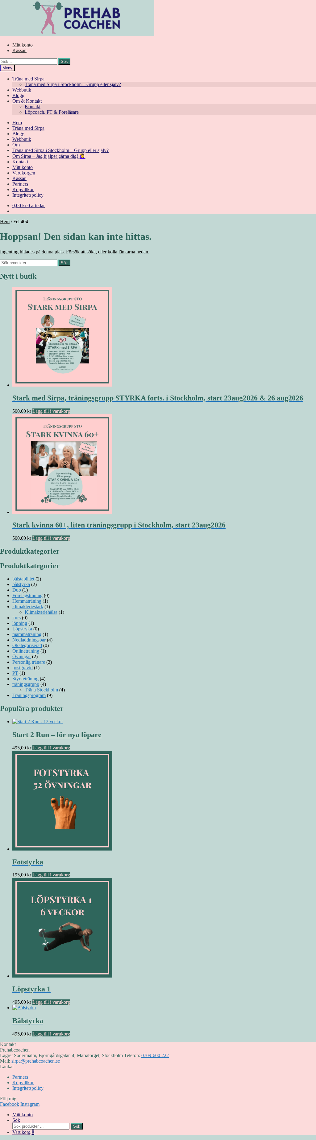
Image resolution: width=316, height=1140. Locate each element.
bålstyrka (21, 584)
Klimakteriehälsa (41, 612)
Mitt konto (22, 44)
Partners (20, 184)
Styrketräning (25, 678)
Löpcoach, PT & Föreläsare (52, 112)
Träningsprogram (29, 695)
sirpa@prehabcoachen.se (35, 1061)
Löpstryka (22, 628)
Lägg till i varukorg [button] (51, 411)
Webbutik (21, 89)
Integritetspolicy (28, 195)
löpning (19, 623)
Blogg (18, 95)
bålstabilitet (23, 578)
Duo (16, 590)
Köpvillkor (23, 189)
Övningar (21, 656)
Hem (17, 122)
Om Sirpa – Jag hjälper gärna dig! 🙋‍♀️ (48, 156)
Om (16, 144)
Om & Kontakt (27, 101)
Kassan (19, 50)
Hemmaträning (26, 601)
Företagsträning (27, 595)
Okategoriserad (27, 645)
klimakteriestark (27, 606)
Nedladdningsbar (29, 639)
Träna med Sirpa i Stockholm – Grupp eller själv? (73, 84)
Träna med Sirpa (28, 78)
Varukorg (23, 1132)
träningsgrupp (25, 684)
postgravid (22, 667)
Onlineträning (25, 651)
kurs (16, 617)
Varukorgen (23, 172)
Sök (64, 262)
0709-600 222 (155, 1055)
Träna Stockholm (41, 689)
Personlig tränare (28, 662)
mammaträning (26, 634)
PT (15, 673)
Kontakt (32, 106)
